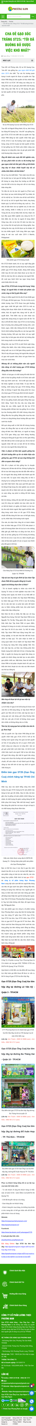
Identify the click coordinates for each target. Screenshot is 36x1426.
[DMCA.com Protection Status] (13, 1400)
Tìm (32, 16)
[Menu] (3, 16)
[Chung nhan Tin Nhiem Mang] (22, 1400)
